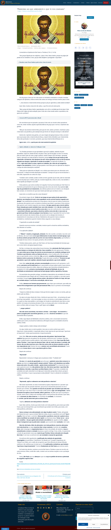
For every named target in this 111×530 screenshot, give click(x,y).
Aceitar (83, 524)
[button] (108, 515)
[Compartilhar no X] (79, 47)
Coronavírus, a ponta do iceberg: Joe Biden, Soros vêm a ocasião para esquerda (44, 497)
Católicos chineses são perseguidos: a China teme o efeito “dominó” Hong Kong (25, 497)
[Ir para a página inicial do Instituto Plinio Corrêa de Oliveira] (46, 516)
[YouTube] (49, 508)
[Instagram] (41, 508)
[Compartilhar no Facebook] (75, 47)
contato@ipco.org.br (67, 515)
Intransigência (27, 469)
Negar (93, 524)
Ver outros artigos (84, 39)
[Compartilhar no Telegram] (83, 47)
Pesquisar (90, 17)
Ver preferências (104, 524)
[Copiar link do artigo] (90, 47)
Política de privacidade (96, 527)
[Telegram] (43, 508)
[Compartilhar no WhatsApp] (86, 47)
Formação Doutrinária (27, 48)
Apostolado (21, 469)
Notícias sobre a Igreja (39, 48)
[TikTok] (51, 508)
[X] (46, 508)
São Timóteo (37, 469)
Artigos (19, 48)
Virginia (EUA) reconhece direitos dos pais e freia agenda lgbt (62, 497)
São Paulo (33, 469)
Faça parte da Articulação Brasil (84, 83)
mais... (88, 37)
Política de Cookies (89, 527)
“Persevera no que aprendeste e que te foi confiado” (32, 11)
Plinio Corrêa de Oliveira (23, 46)
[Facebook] (38, 508)
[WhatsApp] (38, 510)
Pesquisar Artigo (77, 15)
